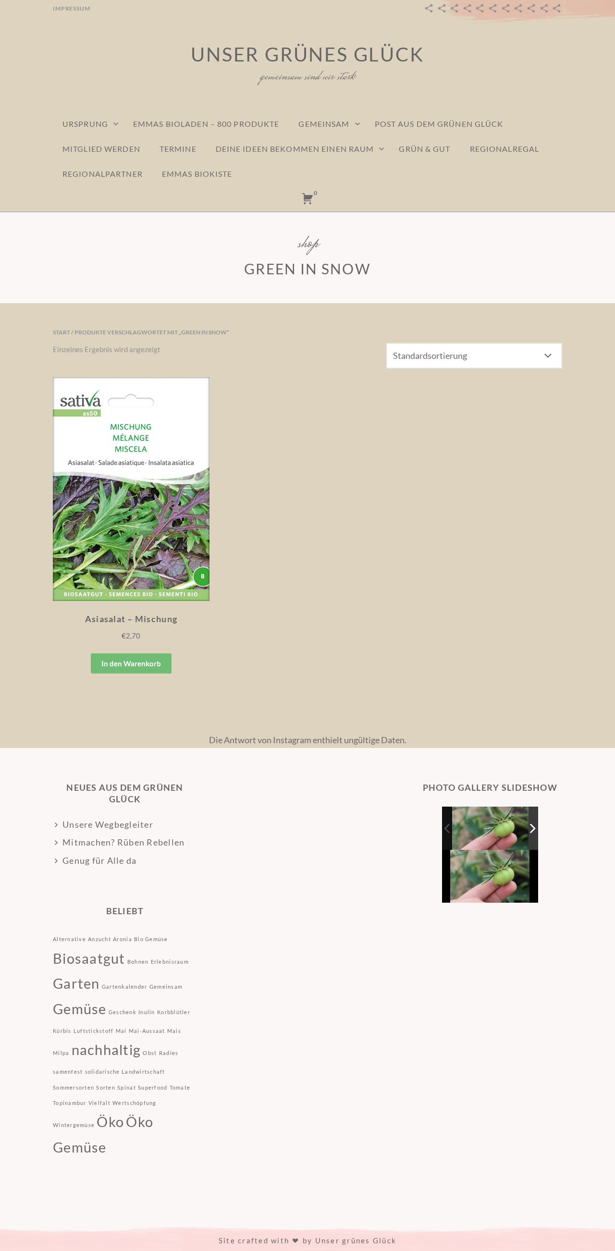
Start (61, 332)
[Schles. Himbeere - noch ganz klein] (490, 828)
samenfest (68, 1071)
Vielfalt (99, 1103)
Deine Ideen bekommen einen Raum (295, 148)
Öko (110, 1121)
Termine (178, 148)
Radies (169, 1053)
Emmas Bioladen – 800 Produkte (206, 123)
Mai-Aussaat (147, 1031)
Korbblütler (173, 1012)
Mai (121, 1031)
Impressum (71, 8)
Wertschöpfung (134, 1103)
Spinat (126, 1087)
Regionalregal (505, 148)
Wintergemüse (74, 1125)
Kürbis (62, 1031)
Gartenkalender (125, 986)
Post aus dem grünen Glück (439, 123)
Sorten (105, 1087)
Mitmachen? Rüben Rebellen (123, 842)
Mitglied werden (101, 148)
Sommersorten (73, 1087)
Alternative (69, 939)
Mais (174, 1031)
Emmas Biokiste (197, 173)
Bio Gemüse (151, 939)
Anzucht (99, 939)
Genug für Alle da (99, 860)
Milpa (61, 1053)
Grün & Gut (424, 148)
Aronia (122, 939)
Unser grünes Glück (307, 54)
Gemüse (80, 1008)
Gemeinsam (323, 123)
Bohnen (138, 961)
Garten (76, 983)
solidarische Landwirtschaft (125, 1071)
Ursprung (85, 123)
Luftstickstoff (94, 1031)
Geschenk (122, 1012)
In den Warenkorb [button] (131, 663)
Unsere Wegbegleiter (107, 824)
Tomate (180, 1087)
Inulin (146, 1012)
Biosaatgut (89, 958)
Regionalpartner (102, 173)
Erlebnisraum (170, 961)
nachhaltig (106, 1049)
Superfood (152, 1087)
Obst (150, 1053)
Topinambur (69, 1103)
